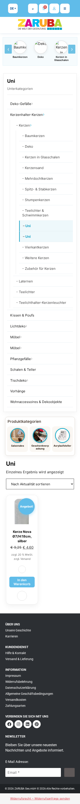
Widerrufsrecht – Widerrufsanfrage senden (40, 798)
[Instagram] (18, 724)
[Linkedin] (28, 724)
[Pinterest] (37, 724)
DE (12, 8)
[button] (22, 569)
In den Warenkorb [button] (22, 582)
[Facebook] (9, 724)
